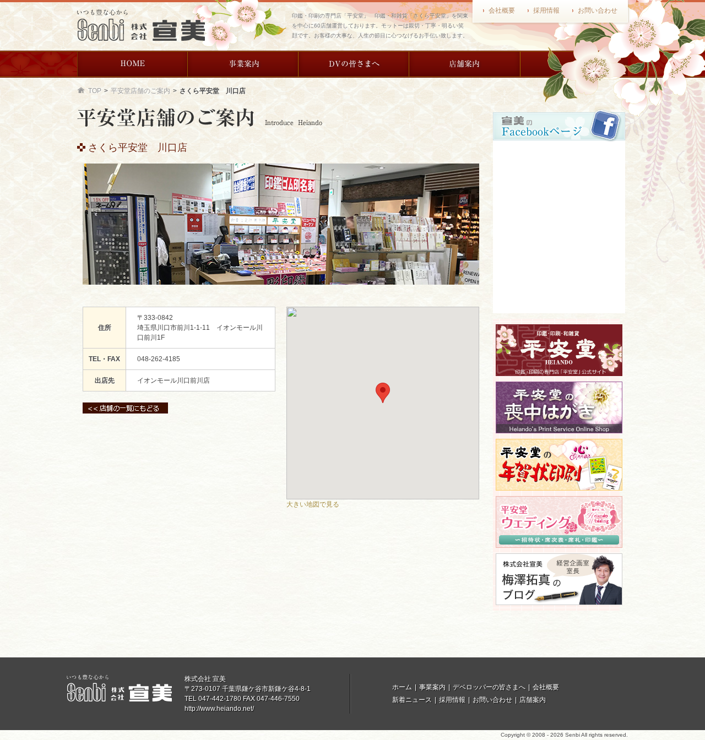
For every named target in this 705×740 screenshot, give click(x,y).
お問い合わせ (597, 10)
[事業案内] (243, 64)
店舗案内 (532, 700)
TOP (94, 91)
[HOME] (132, 64)
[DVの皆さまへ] (354, 64)
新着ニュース (412, 700)
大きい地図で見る (312, 504)
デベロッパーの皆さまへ (489, 687)
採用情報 (546, 10)
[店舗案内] (464, 64)
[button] (383, 393)
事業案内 (432, 687)
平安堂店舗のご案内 (140, 91)
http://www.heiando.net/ (219, 708)
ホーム (402, 687)
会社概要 (502, 10)
